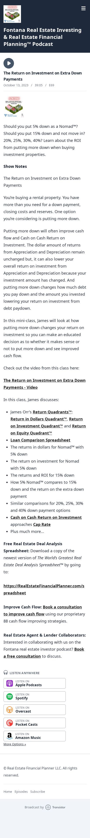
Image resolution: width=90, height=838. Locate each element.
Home (7, 791)
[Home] (12, 14)
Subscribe (37, 791)
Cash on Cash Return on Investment (46, 517)
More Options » (14, 744)
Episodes (21, 791)
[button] (8, 63)
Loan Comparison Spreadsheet (40, 440)
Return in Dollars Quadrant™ (38, 419)
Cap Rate (42, 524)
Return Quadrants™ (52, 411)
